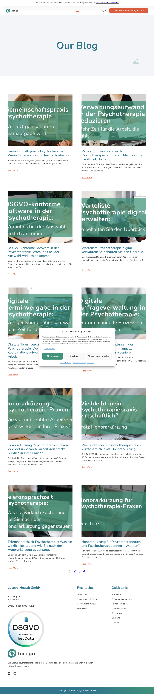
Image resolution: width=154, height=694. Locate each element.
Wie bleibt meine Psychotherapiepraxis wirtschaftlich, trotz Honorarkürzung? (111, 447)
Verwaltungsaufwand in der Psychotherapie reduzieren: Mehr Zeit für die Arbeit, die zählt (112, 155)
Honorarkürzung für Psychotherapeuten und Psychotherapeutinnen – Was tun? (111, 544)
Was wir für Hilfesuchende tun (107, 3)
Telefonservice (118, 603)
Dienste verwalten (49, 349)
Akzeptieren (53, 356)
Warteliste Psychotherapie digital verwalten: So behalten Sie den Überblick (113, 250)
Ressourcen (117, 613)
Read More (13, 170)
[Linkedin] (9, 673)
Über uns (116, 617)
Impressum (90, 363)
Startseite (116, 594)
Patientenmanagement (122, 599)
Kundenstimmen (119, 608)
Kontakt (115, 622)
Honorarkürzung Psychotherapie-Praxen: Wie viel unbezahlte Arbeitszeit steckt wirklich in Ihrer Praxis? (38, 449)
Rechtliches (82, 608)
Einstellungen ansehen (99, 356)
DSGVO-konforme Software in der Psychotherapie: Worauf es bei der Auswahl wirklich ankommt (33, 252)
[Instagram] (14, 673)
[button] (77, 10)
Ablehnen (74, 356)
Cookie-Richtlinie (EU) (87, 603)
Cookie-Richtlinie (65, 363)
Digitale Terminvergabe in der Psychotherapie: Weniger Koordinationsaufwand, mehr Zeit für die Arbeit (38, 350)
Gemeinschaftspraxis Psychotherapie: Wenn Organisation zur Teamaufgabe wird (39, 153)
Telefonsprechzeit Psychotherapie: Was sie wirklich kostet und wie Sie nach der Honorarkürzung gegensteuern (40, 546)
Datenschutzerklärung (79, 363)
